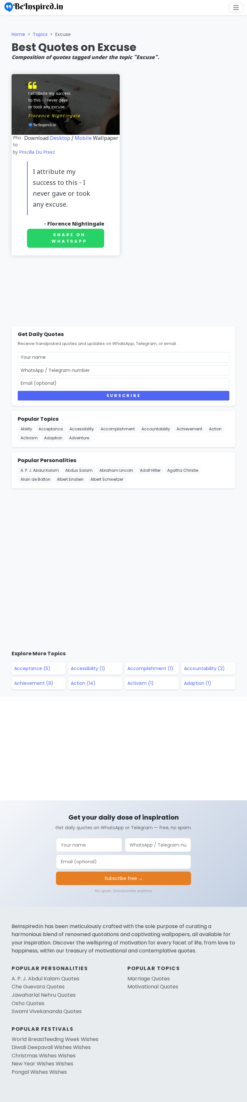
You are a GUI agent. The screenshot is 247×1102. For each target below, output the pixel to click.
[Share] (239, 112)
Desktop (60, 138)
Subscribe (123, 395)
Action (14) (83, 683)
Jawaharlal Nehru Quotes (44, 995)
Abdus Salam (79, 470)
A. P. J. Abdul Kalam (40, 470)
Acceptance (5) (32, 668)
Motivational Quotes (152, 986)
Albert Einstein (70, 479)
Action (215, 429)
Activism (29, 438)
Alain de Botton (35, 479)
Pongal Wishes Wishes (39, 1072)
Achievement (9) (33, 683)
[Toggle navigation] (236, 8)
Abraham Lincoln (116, 470)
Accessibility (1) (88, 668)
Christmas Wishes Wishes (44, 1055)
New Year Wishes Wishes (42, 1063)
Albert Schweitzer (106, 479)
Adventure (79, 438)
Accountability (156, 429)
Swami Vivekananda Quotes (47, 1011)
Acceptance (51, 429)
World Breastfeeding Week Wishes (55, 1039)
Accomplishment (118, 429)
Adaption (53, 438)
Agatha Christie (182, 470)
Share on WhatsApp (69, 238)
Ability (26, 429)
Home (18, 34)
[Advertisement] (123, 292)
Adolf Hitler (150, 470)
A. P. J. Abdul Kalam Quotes (45, 978)
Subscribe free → (124, 878)
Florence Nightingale (75, 224)
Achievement (189, 429)
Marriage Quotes (148, 978)
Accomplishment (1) (150, 668)
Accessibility (81, 429)
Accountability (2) (204, 668)
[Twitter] (239, 66)
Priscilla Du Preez (37, 152)
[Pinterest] (239, 97)
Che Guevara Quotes (38, 986)
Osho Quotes (28, 1003)
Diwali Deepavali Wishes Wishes (51, 1047)
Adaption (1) (197, 683)
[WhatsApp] (239, 81)
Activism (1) (140, 683)
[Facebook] (239, 50)
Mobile (83, 138)
